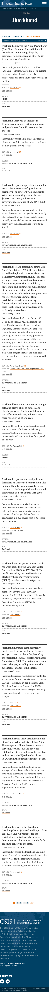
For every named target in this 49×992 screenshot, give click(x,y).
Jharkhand (20, 9)
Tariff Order (15, 706)
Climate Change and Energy (14, 383)
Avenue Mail (14, 87)
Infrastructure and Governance (17, 164)
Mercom (13, 703)
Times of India (15, 528)
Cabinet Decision (17, 530)
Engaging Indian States (17, 3)
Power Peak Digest (17, 366)
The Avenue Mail (16, 446)
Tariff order (14, 615)
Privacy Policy (22, 990)
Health (5, 99)
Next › (32, 903)
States (10, 9)
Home (4, 9)
